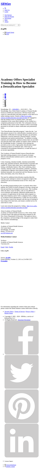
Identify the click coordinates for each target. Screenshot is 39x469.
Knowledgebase (11, 465)
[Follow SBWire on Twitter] (22, 388)
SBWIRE (16, 109)
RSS (7, 34)
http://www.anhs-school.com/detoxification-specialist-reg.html (16, 117)
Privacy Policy (30, 311)
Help (6, 20)
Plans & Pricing (9, 16)
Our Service (8, 15)
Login (6, 12)
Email (2, 247)
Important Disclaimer (24, 320)
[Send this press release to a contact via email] (5, 94)
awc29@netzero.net (7, 233)
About (6, 22)
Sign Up (7, 10)
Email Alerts (10, 32)
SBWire (6, 3)
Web (6, 247)
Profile (11, 247)
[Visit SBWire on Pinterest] (22, 423)
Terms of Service (20, 311)
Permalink (4, 261)
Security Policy (9, 311)
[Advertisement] (19, 56)
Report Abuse (9, 313)
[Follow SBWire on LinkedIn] (22, 457)
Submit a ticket (10, 466)
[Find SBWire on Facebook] (22, 354)
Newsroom (8, 18)
